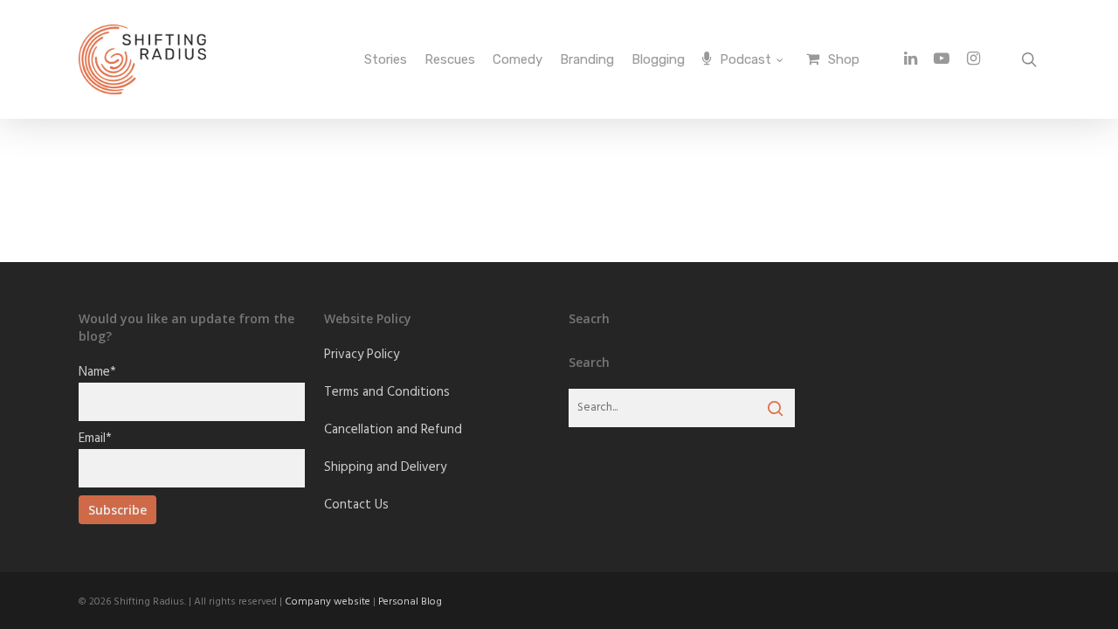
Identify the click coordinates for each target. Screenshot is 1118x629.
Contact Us (356, 504)
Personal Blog (410, 602)
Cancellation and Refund (393, 429)
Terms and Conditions (387, 392)
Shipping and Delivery (385, 467)
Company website (327, 602)
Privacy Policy (361, 354)
